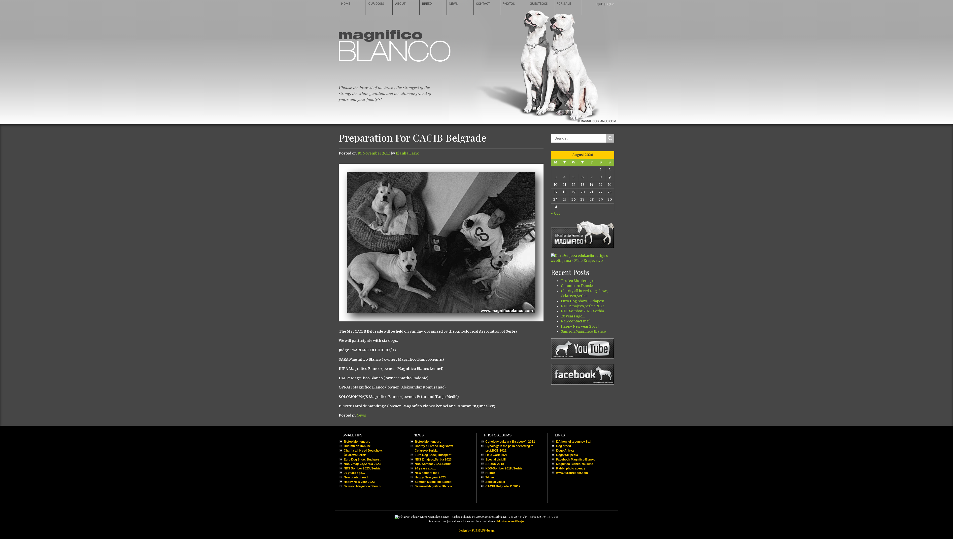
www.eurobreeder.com (572, 473)
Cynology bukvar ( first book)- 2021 (510, 441)
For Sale (564, 3)
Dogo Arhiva (565, 450)
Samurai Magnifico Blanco (433, 486)
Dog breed (563, 446)
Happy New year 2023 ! (580, 326)
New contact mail (575, 321)
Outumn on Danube (577, 286)
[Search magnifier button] (610, 138)
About (400, 3)
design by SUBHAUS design (477, 530)
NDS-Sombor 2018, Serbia (503, 468)
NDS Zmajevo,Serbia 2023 (582, 306)
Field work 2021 (496, 455)
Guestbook (539, 3)
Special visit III (495, 459)
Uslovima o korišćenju (510, 521)
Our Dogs (376, 3)
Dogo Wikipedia (567, 455)
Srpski (599, 4)
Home (345, 3)
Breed (427, 3)
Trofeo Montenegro (578, 281)
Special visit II (495, 482)
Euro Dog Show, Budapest (582, 301)
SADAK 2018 (494, 464)
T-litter (489, 477)
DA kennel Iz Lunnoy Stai (573, 441)
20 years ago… (573, 316)
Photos (509, 3)
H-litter (490, 473)
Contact (483, 3)
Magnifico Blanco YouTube (574, 464)
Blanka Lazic (407, 153)
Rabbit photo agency (570, 468)
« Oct (555, 213)
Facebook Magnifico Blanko (575, 459)
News (453, 3)
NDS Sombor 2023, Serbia (582, 311)
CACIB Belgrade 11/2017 (502, 486)
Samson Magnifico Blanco (583, 331)
